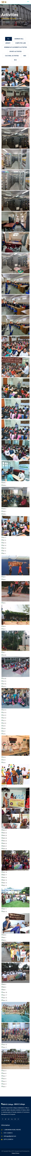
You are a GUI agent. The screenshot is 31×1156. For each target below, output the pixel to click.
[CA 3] (15, 760)
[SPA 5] (15, 497)
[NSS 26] (15, 833)
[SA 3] (15, 629)
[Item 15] (15, 1000)
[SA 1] (15, 652)
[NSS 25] (15, 835)
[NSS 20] (15, 848)
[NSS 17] (15, 875)
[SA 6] (15, 603)
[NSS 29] (15, 797)
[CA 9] (15, 726)
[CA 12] (15, 718)
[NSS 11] (15, 909)
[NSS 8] (15, 935)
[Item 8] (15, 1073)
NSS (24, 56)
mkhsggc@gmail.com (10, 1136)
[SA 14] (15, 545)
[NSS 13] (15, 885)
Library (7, 43)
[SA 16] (15, 540)
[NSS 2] (15, 987)
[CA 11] (15, 720)
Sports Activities (16, 51)
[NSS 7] (15, 937)
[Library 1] (15, 263)
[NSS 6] (15, 940)
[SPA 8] (15, 471)
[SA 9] (15, 577)
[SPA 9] (15, 450)
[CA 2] (15, 762)
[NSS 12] (15, 897)
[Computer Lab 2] (15, 305)
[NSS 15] (15, 880)
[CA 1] (15, 774)
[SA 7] (15, 591)
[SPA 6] (15, 485)
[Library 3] (15, 221)
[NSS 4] (15, 972)
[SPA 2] (15, 514)
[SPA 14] (15, 346)
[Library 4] (15, 201)
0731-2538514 (8, 1133)
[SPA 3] (15, 511)
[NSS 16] (15, 877)
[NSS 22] (15, 843)
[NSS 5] (15, 952)
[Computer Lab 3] (15, 284)
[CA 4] (15, 757)
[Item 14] (15, 1012)
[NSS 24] (15, 838)
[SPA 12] (15, 388)
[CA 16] (15, 698)
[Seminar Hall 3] (15, 76)
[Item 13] (15, 1033)
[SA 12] (15, 551)
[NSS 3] (15, 984)
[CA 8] (15, 728)
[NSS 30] (15, 786)
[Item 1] (15, 1086)
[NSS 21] (15, 846)
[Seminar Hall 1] (15, 117)
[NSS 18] (15, 872)
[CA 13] (15, 715)
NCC (15, 60)
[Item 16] (15, 997)
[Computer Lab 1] (15, 325)
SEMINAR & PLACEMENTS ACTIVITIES (15, 47)
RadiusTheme (15, 1153)
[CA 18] (15, 684)
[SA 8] (15, 579)
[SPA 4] (15, 508)
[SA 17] (15, 537)
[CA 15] (15, 710)
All (8, 39)
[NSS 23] (15, 840)
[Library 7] (15, 138)
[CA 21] (15, 667)
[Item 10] (15, 1059)
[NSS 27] (15, 830)
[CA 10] (15, 723)
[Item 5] (15, 1081)
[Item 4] (15, 1084)
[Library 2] (15, 242)
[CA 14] (15, 712)
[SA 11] (15, 553)
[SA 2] (15, 640)
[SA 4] (15, 626)
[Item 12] (15, 1044)
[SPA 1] (15, 526)
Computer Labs (20, 43)
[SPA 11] (15, 408)
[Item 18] (15, 992)
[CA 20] (15, 678)
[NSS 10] (15, 911)
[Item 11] (15, 1047)
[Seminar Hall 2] (15, 97)
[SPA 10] (15, 429)
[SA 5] (15, 614)
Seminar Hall (19, 39)
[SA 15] (15, 543)
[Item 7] (15, 1076)
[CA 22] (15, 655)
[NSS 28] (15, 818)
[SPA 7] (15, 482)
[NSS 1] (15, 989)
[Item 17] (15, 995)
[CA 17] (15, 686)
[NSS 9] (15, 923)
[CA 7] (15, 731)
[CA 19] (15, 681)
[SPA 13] (15, 367)
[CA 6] (15, 734)
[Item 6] (15, 1078)
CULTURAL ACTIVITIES (12, 56)
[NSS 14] (15, 883)
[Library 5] (15, 180)
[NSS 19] (15, 860)
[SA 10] (15, 565)
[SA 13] (15, 548)
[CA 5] (15, 745)
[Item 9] (15, 1070)
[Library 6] (15, 159)
